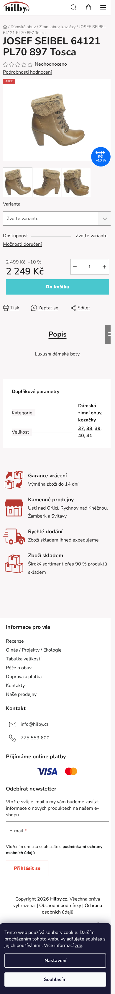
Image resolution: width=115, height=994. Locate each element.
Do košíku (57, 287)
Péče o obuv (19, 668)
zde (78, 945)
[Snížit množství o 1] (74, 266)
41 (89, 435)
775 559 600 (35, 738)
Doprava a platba (24, 676)
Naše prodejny (21, 694)
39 (98, 428)
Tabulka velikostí (24, 659)
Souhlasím (55, 979)
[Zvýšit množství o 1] (104, 266)
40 (81, 435)
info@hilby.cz (34, 724)
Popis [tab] (58, 334)
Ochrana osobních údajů (72, 908)
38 (89, 428)
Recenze (15, 641)
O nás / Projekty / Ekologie (34, 650)
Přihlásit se (27, 868)
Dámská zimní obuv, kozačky (90, 413)
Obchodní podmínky (60, 905)
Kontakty (15, 685)
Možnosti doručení (22, 244)
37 (81, 428)
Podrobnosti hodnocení (27, 72)
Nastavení (55, 960)
